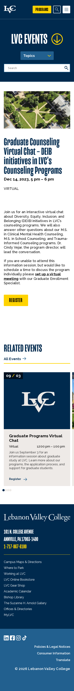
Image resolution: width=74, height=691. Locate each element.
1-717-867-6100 (15, 546)
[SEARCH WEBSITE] (57, 9)
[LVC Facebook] (12, 637)
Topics (29, 56)
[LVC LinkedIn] (6, 637)
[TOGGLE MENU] (66, 9)
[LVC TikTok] (24, 637)
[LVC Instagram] (18, 637)
